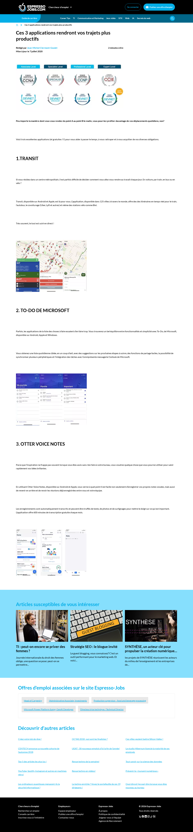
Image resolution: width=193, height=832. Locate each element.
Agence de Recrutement (110, 821)
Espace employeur (67, 810)
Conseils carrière (26, 814)
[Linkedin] (146, 816)
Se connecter (133, 7)
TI (74, 18)
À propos (103, 810)
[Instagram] (148, 816)
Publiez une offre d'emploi (161, 7)
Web (127, 18)
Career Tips (65, 18)
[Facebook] (143, 816)
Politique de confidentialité (112, 814)
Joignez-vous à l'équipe (110, 817)
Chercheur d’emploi (59, 7)
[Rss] (154, 816)
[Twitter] (140, 816)
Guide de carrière (29, 18)
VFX (120, 18)
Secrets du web (143, 18)
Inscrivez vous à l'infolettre (31, 817)
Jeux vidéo (111, 18)
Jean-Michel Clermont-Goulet (42, 47)
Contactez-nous (66, 817)
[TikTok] (151, 816)
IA (133, 18)
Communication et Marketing (90, 18)
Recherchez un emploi (28, 810)
